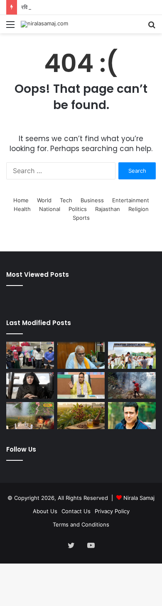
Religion (138, 209)
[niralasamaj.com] (44, 24)
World (44, 200)
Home (21, 200)
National (49, 209)
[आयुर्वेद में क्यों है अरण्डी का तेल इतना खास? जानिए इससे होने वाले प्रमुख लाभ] (81, 415)
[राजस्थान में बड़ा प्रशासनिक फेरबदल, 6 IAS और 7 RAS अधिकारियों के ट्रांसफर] (81, 385)
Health (22, 209)
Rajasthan (107, 209)
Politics (78, 209)
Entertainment (130, 200)
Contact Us (76, 511)
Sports (81, 217)
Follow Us (21, 449)
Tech (66, 200)
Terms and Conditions (81, 524)
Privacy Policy (112, 511)
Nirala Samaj (139, 497)
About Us (45, 511)
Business (92, 200)
